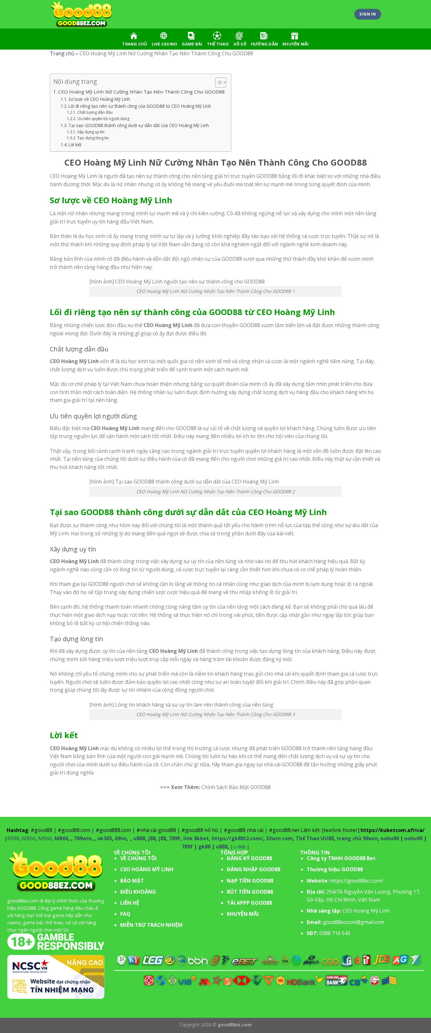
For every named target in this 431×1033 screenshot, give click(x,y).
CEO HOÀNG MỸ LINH (147, 869)
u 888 (239, 847)
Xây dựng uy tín (90, 132)
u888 (139, 838)
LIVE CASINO (165, 44)
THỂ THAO (218, 44)
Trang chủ (62, 53)
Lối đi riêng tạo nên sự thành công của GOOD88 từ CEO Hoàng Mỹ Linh (139, 106)
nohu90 (390, 838)
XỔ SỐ (239, 44)
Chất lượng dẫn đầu (94, 112)
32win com (279, 838)
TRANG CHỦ (134, 44)
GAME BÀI (192, 44)
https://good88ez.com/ (356, 880)
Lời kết (74, 145)
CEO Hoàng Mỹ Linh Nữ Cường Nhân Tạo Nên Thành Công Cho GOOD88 (141, 91)
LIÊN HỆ (129, 902)
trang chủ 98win (357, 838)
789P (174, 838)
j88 (152, 838)
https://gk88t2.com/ (237, 838)
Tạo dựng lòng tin (93, 138)
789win (83, 838)
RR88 (13, 838)
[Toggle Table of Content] (217, 82)
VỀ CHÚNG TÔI (138, 858)
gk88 (204, 846)
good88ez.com (22, 901)
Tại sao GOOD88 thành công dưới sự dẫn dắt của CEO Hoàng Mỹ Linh (138, 125)
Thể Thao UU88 (315, 838)
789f (187, 846)
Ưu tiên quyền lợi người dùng (103, 118)
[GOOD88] (81, 14)
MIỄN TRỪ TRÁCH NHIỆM (151, 924)
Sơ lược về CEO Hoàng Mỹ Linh (99, 99)
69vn (121, 838)
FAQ (125, 913)
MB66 (29, 838)
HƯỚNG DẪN (264, 44)
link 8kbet (196, 838)
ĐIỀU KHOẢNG (138, 891)
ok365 (104, 838)
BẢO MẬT (132, 880)
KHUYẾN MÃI (295, 44)
